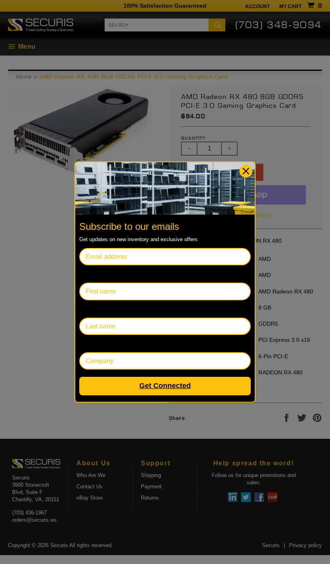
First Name (95, 274)
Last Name (94, 309)
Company (93, 343)
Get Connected (165, 386)
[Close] (246, 171)
